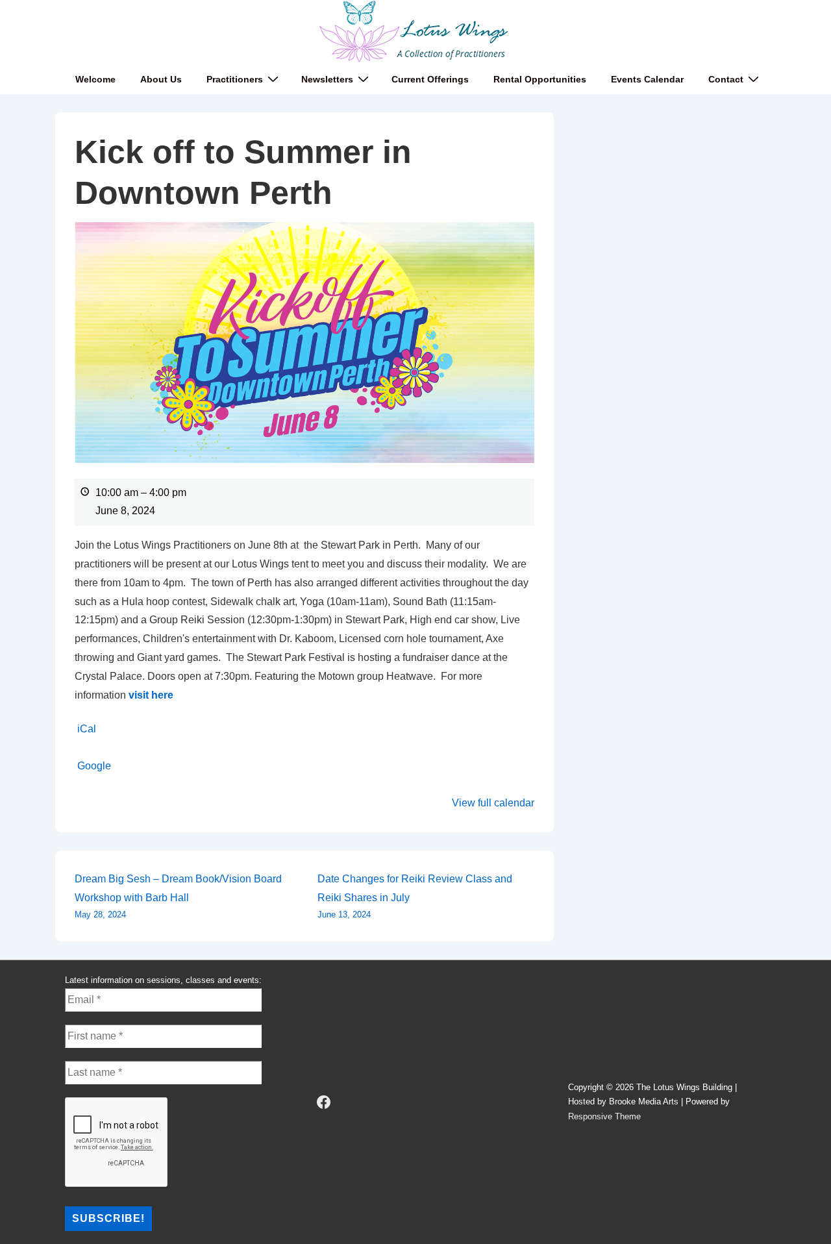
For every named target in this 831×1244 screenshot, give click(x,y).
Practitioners (234, 79)
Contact (725, 79)
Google (94, 765)
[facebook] (324, 1102)
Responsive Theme (604, 1116)
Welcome (95, 79)
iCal (86, 728)
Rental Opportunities (539, 79)
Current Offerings (430, 79)
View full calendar (493, 802)
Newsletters (327, 79)
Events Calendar (647, 79)
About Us (161, 79)
